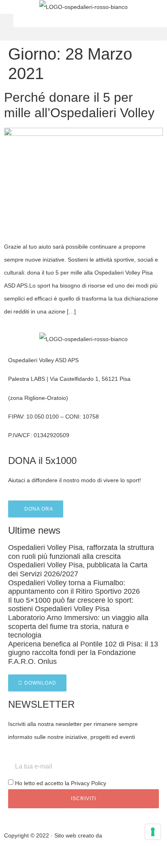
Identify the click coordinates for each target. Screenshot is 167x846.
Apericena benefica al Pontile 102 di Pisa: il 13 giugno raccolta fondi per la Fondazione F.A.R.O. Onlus (83, 653)
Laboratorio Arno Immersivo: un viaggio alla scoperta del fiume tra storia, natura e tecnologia (78, 626)
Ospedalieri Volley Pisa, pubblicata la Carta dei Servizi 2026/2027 (78, 569)
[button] (6, 20)
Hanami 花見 (120, 835)
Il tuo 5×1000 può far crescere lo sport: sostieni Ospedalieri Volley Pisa (70, 604)
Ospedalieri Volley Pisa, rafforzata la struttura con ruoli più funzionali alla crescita (81, 551)
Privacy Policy (88, 783)
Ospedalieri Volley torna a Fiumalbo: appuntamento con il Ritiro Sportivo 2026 (74, 587)
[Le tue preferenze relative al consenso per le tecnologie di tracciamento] (153, 832)
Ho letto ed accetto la (60, 783)
